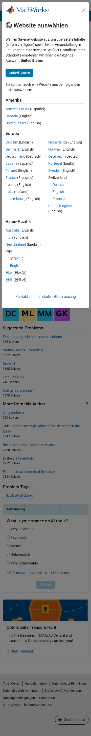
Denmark (13, 149)
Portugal (55, 163)
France (11, 178)
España (11, 163)
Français (59, 199)
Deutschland (15, 156)
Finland (11, 170)
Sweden (54, 170)
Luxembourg (16, 199)
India (9, 237)
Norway (54, 149)
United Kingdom (60, 206)
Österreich (56, 156)
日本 (9, 273)
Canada (12, 116)
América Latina (17, 109)
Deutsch (59, 185)
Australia (13, 230)
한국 (9, 280)
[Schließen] (83, 10)
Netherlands (57, 142)
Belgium (12, 142)
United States (16, 123)
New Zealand (16, 244)
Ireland (11, 185)
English (58, 192)
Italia (9, 192)
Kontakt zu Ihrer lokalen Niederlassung (45, 297)
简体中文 (17, 259)
